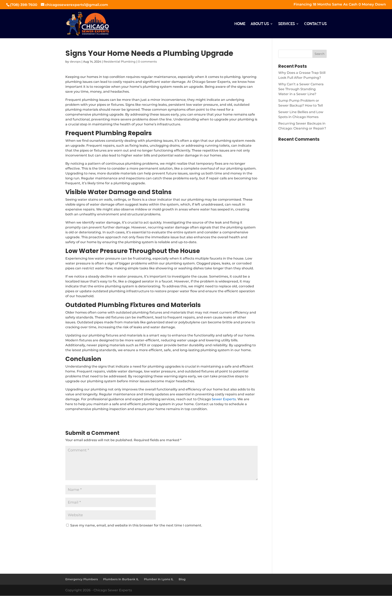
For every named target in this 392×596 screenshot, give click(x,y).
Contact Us (315, 24)
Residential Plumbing (120, 61)
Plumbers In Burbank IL (121, 579)
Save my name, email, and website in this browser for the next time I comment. (136, 525)
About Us (260, 24)
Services (286, 24)
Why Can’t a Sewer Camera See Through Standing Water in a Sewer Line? (301, 89)
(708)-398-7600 (24, 5)
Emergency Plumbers (81, 579)
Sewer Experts (224, 399)
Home (239, 24)
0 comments (147, 61)
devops (75, 61)
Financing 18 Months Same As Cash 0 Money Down (340, 4)
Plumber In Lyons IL (158, 579)
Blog (182, 579)
